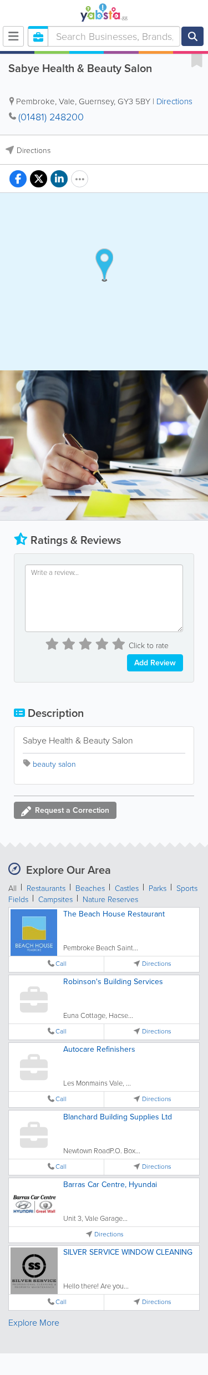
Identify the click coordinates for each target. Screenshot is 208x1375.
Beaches (90, 888)
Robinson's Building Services (113, 981)
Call (61, 963)
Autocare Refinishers (99, 1049)
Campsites (55, 899)
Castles (127, 888)
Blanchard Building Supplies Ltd (117, 1117)
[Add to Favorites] (196, 60)
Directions (174, 101)
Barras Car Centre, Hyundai (110, 1184)
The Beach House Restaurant (114, 914)
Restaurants (46, 888)
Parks (157, 888)
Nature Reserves (110, 899)
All (12, 888)
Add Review (155, 663)
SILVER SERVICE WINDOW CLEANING (127, 1252)
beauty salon (54, 764)
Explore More (33, 1322)
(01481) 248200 (51, 117)
